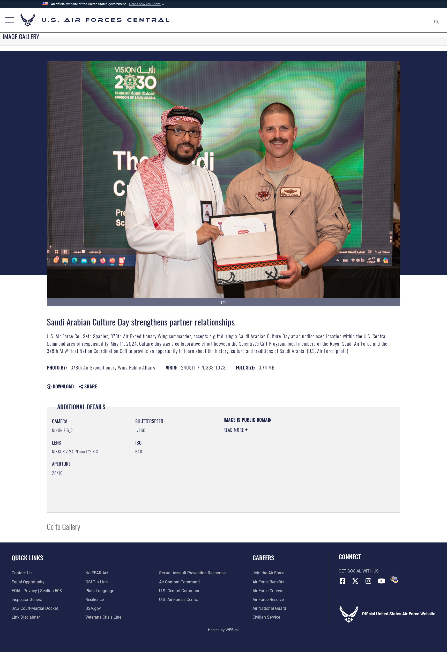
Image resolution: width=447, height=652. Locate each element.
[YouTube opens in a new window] (381, 581)
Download (62, 386)
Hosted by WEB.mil (223, 630)
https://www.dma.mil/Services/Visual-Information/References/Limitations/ (284, 462)
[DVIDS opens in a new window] (394, 579)
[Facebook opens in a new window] (342, 581)
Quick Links (27, 557)
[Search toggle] (437, 20)
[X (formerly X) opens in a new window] (355, 581)
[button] (147, 4)
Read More (234, 430)
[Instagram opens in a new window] (368, 581)
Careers (263, 557)
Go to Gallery (63, 526)
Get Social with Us (359, 571)
